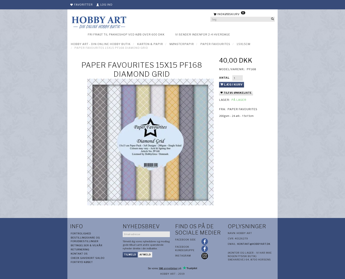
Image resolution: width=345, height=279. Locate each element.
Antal (224, 77)
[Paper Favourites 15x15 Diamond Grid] (150, 142)
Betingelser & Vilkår (86, 245)
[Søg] (272, 19)
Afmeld (145, 254)
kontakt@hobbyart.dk (253, 243)
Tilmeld (130, 254)
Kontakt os (79, 253)
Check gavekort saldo (88, 257)
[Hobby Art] (98, 22)
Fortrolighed (81, 233)
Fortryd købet (82, 262)
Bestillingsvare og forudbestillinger (85, 239)
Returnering (80, 249)
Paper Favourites (242, 109)
